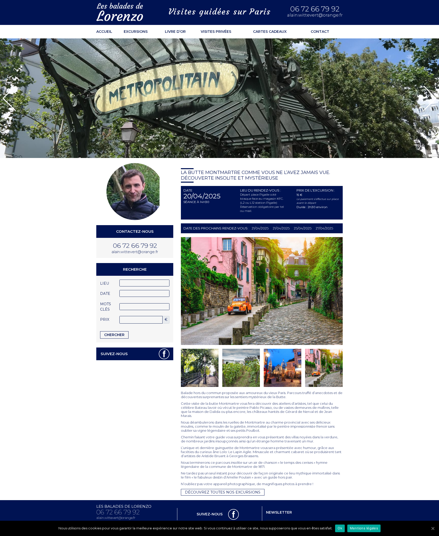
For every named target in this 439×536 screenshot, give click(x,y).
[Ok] (432, 528)
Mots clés (105, 307)
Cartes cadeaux (270, 31)
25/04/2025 (302, 228)
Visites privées (216, 31)
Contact (320, 31)
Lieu (104, 283)
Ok (340, 528)
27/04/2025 (324, 228)
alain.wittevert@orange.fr (315, 15)
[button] (9, 98)
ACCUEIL (104, 31)
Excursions (136, 31)
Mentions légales (364, 528)
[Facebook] (164, 353)
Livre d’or (175, 31)
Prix (104, 319)
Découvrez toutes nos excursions (222, 492)
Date (105, 293)
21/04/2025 (260, 228)
